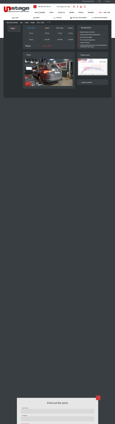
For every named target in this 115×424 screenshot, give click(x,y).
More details (31, 28)
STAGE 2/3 (61, 12)
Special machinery (79, 18)
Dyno (51, 12)
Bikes (37, 18)
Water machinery (100, 18)
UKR (105, 12)
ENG (100, 12)
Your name (25, 408)
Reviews (91, 12)
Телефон (24, 415)
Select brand (40, 12)
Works (71, 12)
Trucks (58, 18)
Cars (16, 18)
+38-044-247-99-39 (44, 6)
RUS (108, 12)
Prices (81, 12)
